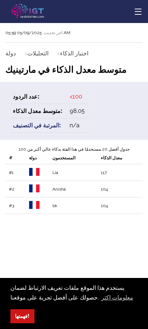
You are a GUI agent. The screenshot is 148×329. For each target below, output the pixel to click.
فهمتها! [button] (22, 316)
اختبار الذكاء (74, 53)
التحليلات (37, 53)
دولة (10, 53)
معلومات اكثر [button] (117, 297)
